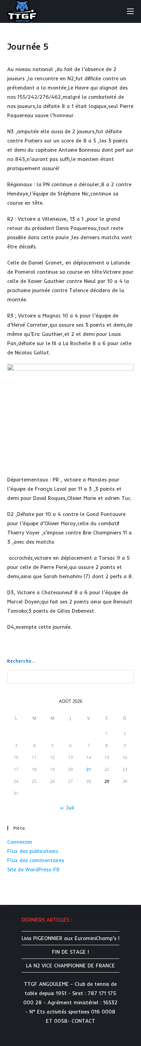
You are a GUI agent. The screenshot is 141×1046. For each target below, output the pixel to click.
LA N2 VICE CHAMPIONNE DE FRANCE (70, 965)
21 (88, 769)
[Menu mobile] (130, 11)
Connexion (19, 842)
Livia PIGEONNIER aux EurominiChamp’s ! (70, 938)
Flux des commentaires (35, 860)
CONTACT (83, 1021)
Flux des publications (32, 851)
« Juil (67, 807)
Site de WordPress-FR (33, 869)
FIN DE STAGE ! (70, 952)
